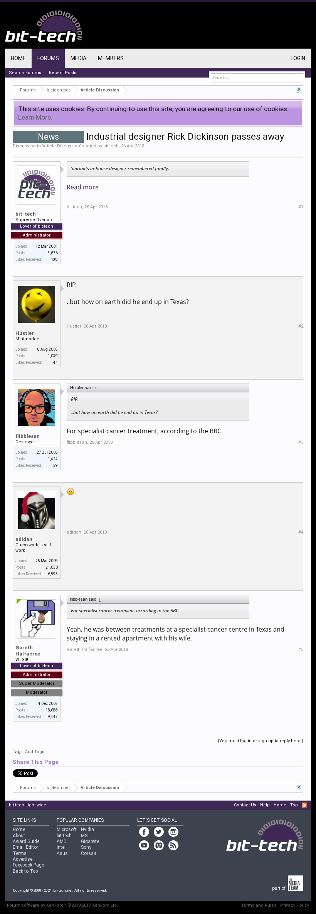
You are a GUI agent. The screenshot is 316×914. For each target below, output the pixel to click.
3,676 (53, 253)
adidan (23, 539)
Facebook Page (28, 865)
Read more (83, 187)
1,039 (53, 356)
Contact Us (245, 805)
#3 (300, 442)
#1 (300, 206)
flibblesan (27, 436)
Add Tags (34, 751)
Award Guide (26, 841)
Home (18, 58)
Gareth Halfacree (27, 651)
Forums (48, 58)
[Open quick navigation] (298, 90)
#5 (300, 649)
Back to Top (25, 871)
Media (78, 58)
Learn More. (35, 117)
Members (111, 58)
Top (294, 805)
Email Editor (25, 847)
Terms (20, 853)
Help (265, 805)
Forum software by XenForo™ (62, 905)
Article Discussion (61, 146)
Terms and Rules (258, 905)
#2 (300, 326)
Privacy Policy (294, 905)
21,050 (51, 567)
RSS (304, 805)
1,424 (53, 459)
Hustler (24, 333)
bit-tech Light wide (27, 805)
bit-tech (111, 146)
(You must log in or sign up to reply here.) (260, 740)
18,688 (51, 710)
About (19, 835)
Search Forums (25, 72)
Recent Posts (62, 72)
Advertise (22, 859)
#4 (300, 532)
